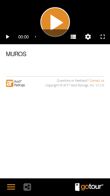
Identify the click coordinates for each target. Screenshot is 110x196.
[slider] (49, 36)
